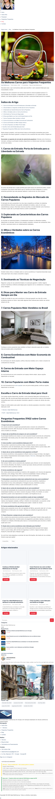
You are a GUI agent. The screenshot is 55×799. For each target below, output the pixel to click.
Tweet (13, 541)
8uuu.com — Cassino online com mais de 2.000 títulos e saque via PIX (20, 778)
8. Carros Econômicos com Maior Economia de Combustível (18, 120)
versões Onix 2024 (28, 705)
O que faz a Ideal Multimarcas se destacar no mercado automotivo (22, 641)
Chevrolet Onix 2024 (6, 702)
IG (0, 798)
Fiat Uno (33, 456)
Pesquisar (4, 17)
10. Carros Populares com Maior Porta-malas (14, 124)
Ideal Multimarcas (5, 85)
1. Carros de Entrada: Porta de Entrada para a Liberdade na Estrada (19, 105)
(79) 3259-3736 (5, 749)
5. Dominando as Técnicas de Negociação (13, 114)
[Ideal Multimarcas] (27, 714)
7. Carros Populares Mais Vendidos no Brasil (14, 118)
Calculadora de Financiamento (9, 744)
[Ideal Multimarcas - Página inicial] (27, 5)
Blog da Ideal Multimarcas (36, 85)
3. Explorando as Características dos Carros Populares (16, 109)
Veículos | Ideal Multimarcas (9, 410)
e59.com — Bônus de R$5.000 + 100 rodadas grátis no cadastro (18, 764)
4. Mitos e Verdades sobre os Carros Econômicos (15, 112)
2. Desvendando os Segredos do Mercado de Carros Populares (19, 107)
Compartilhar (5, 541)
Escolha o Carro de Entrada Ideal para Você (13, 126)
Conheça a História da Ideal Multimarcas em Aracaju (19, 630)
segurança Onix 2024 (16, 705)
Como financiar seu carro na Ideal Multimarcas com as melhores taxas (23, 636)
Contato (3, 24)
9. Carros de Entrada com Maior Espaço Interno (14, 122)
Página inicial (4, 29)
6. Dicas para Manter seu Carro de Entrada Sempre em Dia (17, 116)
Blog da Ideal (5, 742)
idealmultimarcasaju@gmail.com (10, 751)
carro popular (18, 385)
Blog (2, 21)
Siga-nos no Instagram (6, 757)
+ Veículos (4, 727)
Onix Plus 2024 (41, 702)
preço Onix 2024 (6, 705)
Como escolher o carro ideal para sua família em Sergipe (20, 647)
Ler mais (6, 579)
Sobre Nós (4, 14)
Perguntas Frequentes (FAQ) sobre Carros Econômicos (16, 129)
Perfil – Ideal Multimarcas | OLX (10, 413)
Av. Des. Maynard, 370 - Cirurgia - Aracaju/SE (13, 754)
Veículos (3, 739)
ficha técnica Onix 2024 (30, 702)
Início (2, 12)
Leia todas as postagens (7, 653)
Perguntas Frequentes (7, 19)
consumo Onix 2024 (18, 702)
